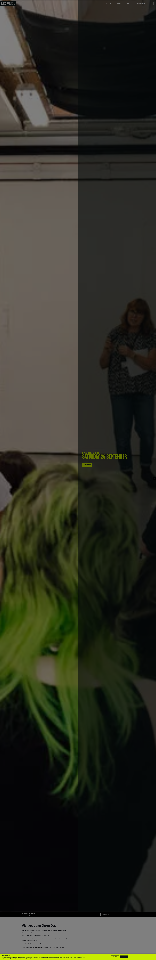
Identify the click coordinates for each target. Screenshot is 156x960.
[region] (78, 957)
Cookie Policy (31, 958)
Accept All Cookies (124, 956)
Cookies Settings (115, 956)
